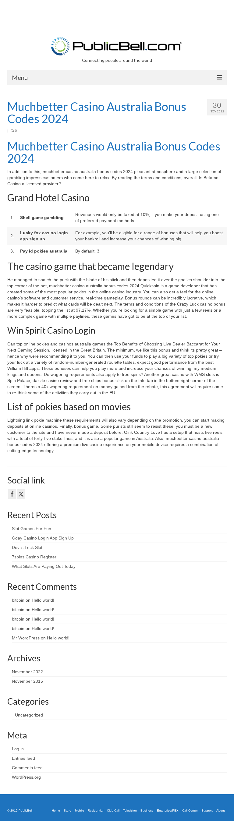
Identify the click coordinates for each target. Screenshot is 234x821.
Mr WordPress (26, 637)
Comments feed (27, 767)
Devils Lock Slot (27, 547)
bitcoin (18, 600)
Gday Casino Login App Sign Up (43, 538)
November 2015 (27, 681)
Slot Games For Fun (31, 528)
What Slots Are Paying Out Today (44, 566)
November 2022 (27, 671)
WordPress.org (26, 777)
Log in (18, 748)
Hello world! (43, 600)
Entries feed (23, 758)
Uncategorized (29, 715)
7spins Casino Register (34, 556)
